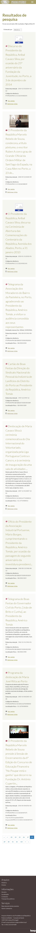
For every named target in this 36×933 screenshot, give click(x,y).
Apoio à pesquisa (7, 908)
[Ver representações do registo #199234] (19, 121)
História (4, 882)
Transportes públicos (8, 899)
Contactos (5, 896)
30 (8, 842)
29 (4, 842)
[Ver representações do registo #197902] (19, 39)
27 (28, 837)
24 (15, 837)
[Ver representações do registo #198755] (19, 207)
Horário (4, 892)
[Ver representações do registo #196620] (19, 732)
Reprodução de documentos (10, 906)
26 (24, 837)
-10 (11, 837)
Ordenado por (8, 29)
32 (17, 842)
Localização (5, 894)
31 (13, 842)
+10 (21, 842)
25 (19, 837)
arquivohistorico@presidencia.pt (16, 922)
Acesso (4, 885)
